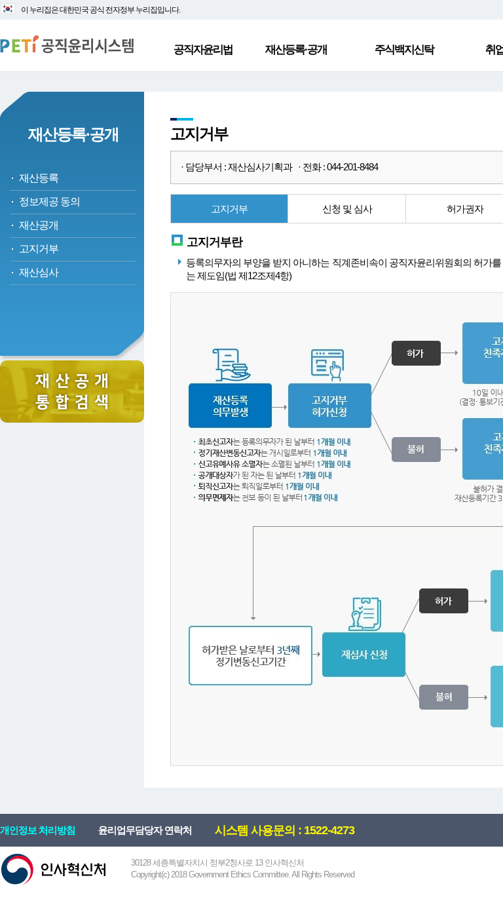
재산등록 (38, 177)
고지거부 (38, 248)
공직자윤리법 (203, 49)
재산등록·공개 (296, 49)
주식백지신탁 (404, 49)
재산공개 (38, 225)
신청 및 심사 (347, 208)
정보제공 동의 (49, 201)
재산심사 (38, 272)
